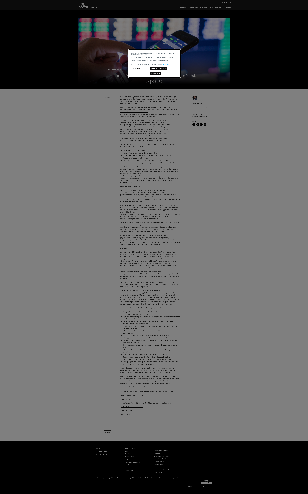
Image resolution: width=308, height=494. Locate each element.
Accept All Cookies (155, 73)
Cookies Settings (136, 68)
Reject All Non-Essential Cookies (159, 68)
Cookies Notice (166, 64)
